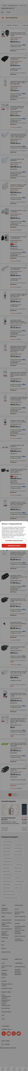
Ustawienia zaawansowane (14, 541)
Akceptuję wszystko (14, 546)
